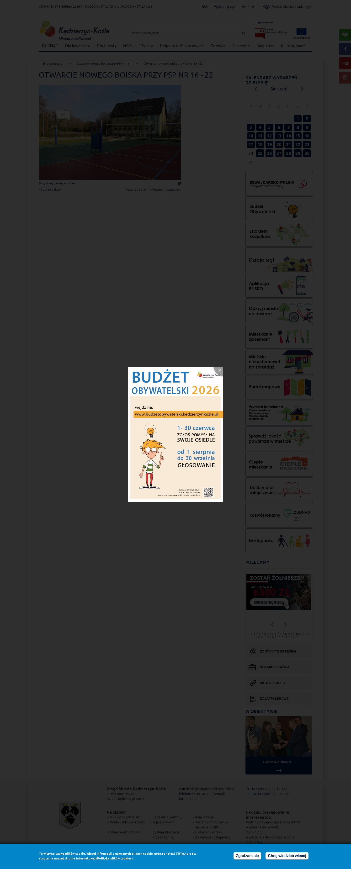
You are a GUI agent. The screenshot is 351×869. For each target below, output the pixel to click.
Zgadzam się (247, 856)
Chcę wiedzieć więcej (287, 856)
